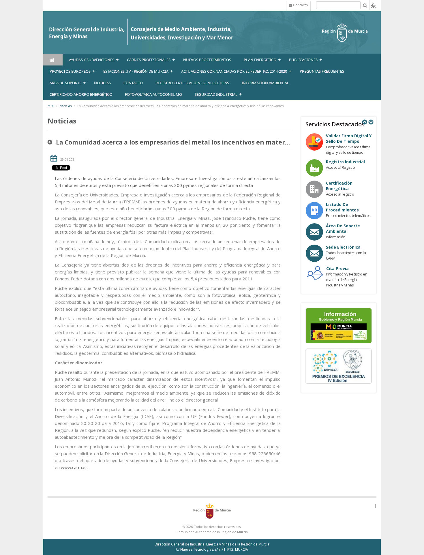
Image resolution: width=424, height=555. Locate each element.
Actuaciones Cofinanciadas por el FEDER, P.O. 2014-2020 (234, 71)
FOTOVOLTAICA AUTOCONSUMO (153, 94)
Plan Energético (260, 59)
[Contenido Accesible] (373, 5)
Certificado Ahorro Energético (81, 94)
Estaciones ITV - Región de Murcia (135, 71)
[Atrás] (51, 142)
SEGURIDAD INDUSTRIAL (216, 94)
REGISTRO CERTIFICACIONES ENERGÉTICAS (192, 82)
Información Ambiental (265, 82)
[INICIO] (53, 59)
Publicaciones (303, 59)
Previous (364, 122)
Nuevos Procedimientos (207, 59)
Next (371, 122)
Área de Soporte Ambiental (343, 228)
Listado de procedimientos (342, 207)
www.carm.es (74, 467)
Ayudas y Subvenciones (91, 59)
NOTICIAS (102, 82)
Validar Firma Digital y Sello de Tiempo (349, 138)
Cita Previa (337, 268)
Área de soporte (65, 82)
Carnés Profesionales (148, 59)
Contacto (133, 82)
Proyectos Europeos (70, 71)
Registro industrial (345, 161)
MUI (51, 106)
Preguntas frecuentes (322, 71)
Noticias (65, 106)
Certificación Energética (339, 185)
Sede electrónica (343, 247)
